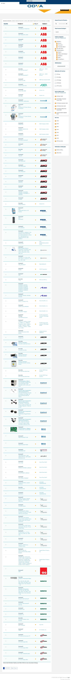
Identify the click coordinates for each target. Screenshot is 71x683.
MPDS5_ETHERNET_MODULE (24, 467)
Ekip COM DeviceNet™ (23, 70)
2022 (58, 132)
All (48, 20)
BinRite (19, 269)
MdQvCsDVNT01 (21, 204)
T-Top (19, 280)
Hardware (60, 55)
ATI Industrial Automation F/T (24, 636)
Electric (59, 43)
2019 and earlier (60, 141)
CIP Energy (59, 80)
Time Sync (20, 539)
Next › (13, 668)
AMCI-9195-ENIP (21, 161)
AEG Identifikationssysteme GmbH (43, 243)
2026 (58, 120)
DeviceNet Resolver (22, 356)
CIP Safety (59, 77)
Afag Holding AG (42, 264)
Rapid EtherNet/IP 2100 (23, 437)
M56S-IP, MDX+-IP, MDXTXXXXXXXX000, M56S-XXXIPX (24, 551)
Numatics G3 (21, 614)
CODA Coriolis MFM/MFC (23, 306)
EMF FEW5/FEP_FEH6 (23, 34)
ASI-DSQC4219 (21, 52)
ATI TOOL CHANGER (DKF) (24, 653)
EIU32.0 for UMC (21, 80)
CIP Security (59, 85)
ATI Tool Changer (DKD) (23, 647)
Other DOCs (59, 152)
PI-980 (19, 150)
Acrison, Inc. (42, 90)
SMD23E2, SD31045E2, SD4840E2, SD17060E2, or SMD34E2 (23, 193)
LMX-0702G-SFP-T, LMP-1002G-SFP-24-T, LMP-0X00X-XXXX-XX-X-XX (24, 457)
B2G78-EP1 (20, 493)
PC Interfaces (61, 59)
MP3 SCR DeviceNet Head (23, 376)
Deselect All (63, 38)
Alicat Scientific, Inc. (43, 300)
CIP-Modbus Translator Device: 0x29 (61, 99)
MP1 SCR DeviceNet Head (23, 371)
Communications (60, 50)
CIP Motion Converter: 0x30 (62, 103)
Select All (57, 38)
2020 (58, 138)
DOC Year (57, 117)
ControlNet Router (22, 506)
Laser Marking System (23, 317)
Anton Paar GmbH (43, 462)
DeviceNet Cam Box (22, 350)
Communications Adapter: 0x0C (62, 113)
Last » (16, 668)
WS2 (19, 275)
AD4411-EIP (20, 124)
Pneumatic (60, 45)
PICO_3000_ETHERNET (23, 478)
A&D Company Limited (44, 123)
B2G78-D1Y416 (21, 488)
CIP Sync (58, 74)
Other (59, 57)
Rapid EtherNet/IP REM (23, 444)
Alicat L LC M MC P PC (23, 301)
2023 (58, 129)
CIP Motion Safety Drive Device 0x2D (61, 109)
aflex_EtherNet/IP (22, 264)
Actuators (59, 41)
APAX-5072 (20, 219)
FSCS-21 (20, 47)
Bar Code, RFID (60, 48)
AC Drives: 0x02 (60, 96)
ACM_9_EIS (20, 243)
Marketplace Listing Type (60, 146)
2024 (58, 126)
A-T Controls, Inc (42, 629)
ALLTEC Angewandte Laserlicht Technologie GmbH (43, 316)
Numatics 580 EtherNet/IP (23, 598)
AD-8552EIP (20, 134)
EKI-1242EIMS (21, 227)
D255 (19, 571)
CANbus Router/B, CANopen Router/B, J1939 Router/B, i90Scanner (24, 500)
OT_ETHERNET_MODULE (23, 472)
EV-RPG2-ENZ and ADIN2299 (24, 429)
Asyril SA (41, 624)
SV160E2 (20, 199)
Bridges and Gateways (62, 53)
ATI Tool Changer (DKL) (23, 659)
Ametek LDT (21, 337)
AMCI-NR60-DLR (21, 171)
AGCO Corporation (43, 269)
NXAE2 (19, 176)
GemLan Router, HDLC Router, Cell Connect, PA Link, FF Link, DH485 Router (24, 527)
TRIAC (19, 630)
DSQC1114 (20, 64)
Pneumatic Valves (61, 46)
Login (68, 677)
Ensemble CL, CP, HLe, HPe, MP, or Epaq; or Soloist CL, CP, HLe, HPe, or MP (24, 259)
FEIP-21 (20, 40)
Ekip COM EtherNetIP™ (23, 75)
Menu (4, 3)
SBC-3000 (20, 96)
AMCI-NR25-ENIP (22, 166)
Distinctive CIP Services (60, 71)
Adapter (59, 52)
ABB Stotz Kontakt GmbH (44, 79)
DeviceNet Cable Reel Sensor (24, 343)
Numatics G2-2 (21, 609)
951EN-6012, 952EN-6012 (23, 101)
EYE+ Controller (21, 625)
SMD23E (20, 187)
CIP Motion (59, 82)
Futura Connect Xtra (22, 85)
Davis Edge (20, 462)
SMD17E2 (20, 182)
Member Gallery (60, 149)
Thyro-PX (20, 155)
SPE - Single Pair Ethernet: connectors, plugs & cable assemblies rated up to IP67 (24, 423)
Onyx (19, 145)
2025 (58, 123)
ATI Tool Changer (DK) (22, 641)
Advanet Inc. (42, 203)
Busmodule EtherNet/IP (23, 140)
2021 (58, 135)
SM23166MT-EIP (21, 450)
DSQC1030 (20, 58)
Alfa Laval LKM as (43, 279)
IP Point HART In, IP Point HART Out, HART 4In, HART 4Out (24, 533)
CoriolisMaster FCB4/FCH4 (23, 28)
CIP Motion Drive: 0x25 (61, 106)
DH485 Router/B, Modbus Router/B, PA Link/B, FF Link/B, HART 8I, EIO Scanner (24, 512)
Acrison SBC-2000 (22, 90)
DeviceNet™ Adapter (22, 311)
